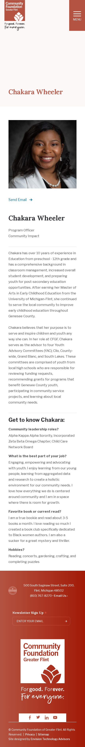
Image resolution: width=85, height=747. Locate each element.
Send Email (17, 200)
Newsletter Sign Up (29, 613)
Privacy (30, 734)
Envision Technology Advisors (50, 739)
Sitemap (43, 734)
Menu (77, 19)
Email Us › (61, 596)
